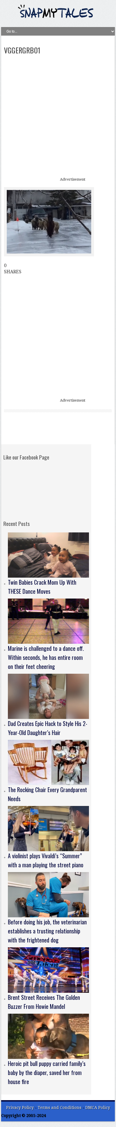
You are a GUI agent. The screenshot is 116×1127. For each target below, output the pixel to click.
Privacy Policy (20, 1107)
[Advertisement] (58, 116)
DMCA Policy (97, 1107)
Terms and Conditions (60, 1107)
